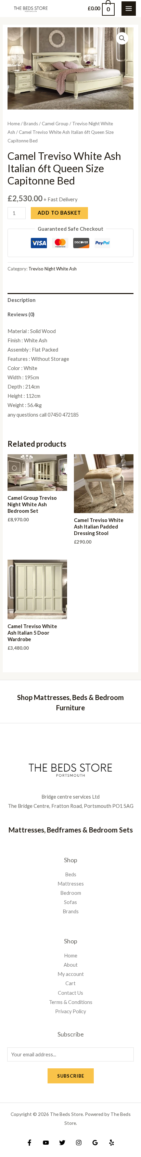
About (71, 965)
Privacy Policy (70, 1011)
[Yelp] (111, 1143)
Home (14, 123)
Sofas (70, 902)
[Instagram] (79, 1143)
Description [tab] (22, 300)
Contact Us (70, 993)
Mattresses (70, 884)
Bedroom (70, 893)
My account (70, 974)
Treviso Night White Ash (52, 268)
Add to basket (59, 213)
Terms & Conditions (70, 1002)
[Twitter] (62, 1143)
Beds (70, 874)
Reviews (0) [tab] (21, 314)
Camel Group (55, 123)
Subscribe (70, 1076)
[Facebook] (29, 1143)
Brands (31, 123)
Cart (70, 983)
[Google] (95, 1143)
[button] (122, 38)
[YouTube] (46, 1143)
